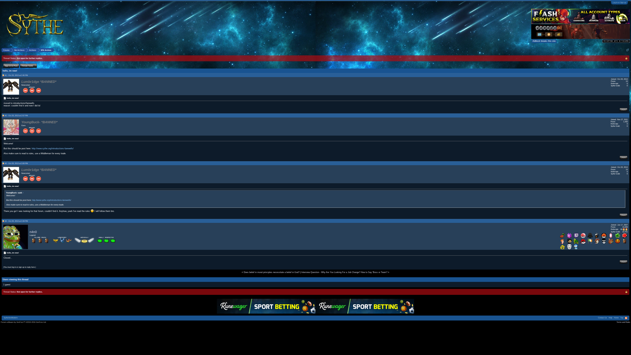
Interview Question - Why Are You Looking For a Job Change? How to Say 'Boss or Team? (344, 272)
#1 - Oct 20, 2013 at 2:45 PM (16, 75)
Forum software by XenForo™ (23, 322)
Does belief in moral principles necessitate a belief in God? (272, 272)
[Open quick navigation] (627, 50)
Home (616, 318)
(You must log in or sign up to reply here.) (19, 267)
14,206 (625, 227)
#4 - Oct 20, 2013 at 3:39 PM (16, 221)
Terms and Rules (623, 322)
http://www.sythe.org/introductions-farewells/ (53, 148)
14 (627, 81)
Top (621, 318)
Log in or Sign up (619, 2)
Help (610, 318)
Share (623, 110)
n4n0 (33, 232)
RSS (626, 318)
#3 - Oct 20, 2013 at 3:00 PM (16, 163)
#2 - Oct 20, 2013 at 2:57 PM (16, 116)
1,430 (625, 122)
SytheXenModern (11, 318)
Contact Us (602, 318)
